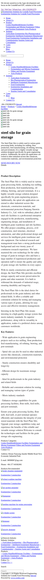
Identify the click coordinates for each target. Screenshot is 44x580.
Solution (9, 31)
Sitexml (19, 104)
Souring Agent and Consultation (23, 91)
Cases (8, 45)
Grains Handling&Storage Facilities (19, 25)
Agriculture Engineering (15, 34)
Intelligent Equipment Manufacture (29, 36)
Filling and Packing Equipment (23, 28)
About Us (9, 20)
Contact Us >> (6, 562)
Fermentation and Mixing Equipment (20, 27)
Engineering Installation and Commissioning (21, 88)
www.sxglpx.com (17, 578)
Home (8, 18)
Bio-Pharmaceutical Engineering (23, 80)
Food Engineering (13, 38)
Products (11, 106)
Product (9, 22)
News (8, 47)
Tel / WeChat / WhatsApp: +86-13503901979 (18, 9)
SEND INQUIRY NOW (10, 163)
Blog (8, 49)
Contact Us (10, 51)
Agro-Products (30, 29)
